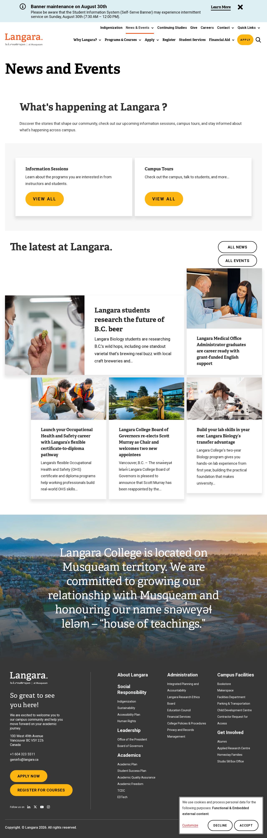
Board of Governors (130, 746)
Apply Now (29, 776)
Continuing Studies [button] (172, 28)
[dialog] (221, 815)
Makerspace (225, 690)
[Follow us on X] (35, 806)
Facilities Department (231, 697)
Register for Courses (41, 790)
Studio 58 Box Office (230, 761)
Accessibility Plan (128, 714)
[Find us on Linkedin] (28, 806)
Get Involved (230, 732)
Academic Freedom (130, 784)
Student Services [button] (192, 40)
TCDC (121, 790)
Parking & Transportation (233, 703)
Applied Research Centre (233, 748)
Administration (182, 674)
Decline (220, 825)
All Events (237, 260)
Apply (245, 39)
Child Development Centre (234, 710)
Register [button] (169, 40)
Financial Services (179, 716)
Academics (129, 755)
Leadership (129, 730)
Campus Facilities (235, 674)
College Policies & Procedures (186, 723)
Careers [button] (207, 28)
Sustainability (126, 708)
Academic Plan (127, 764)
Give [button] (193, 28)
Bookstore (224, 684)
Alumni (222, 741)
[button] (140, 27)
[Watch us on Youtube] (41, 806)
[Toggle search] (258, 40)
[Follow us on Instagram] (48, 806)
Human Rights (126, 721)
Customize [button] (190, 825)
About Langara (132, 674)
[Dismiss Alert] (240, 7)
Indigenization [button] (111, 28)
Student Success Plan (131, 770)
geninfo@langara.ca (24, 760)
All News (237, 247)
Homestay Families (229, 754)
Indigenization (126, 701)
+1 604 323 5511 (22, 754)
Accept (246, 825)
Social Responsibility (131, 689)
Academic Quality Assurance (136, 777)
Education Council (179, 710)
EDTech (122, 797)
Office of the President (132, 739)
